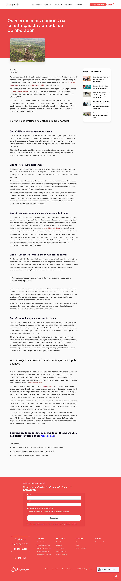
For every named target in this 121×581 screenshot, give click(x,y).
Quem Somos (60, 542)
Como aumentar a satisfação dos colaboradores (30, 455)
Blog (77, 542)
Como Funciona (41, 542)
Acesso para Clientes (101, 542)
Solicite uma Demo (98, 5)
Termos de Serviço (67, 569)
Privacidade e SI (61, 551)
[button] (36, 4)
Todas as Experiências (20, 544)
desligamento (47, 386)
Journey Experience (43, 551)
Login (110, 5)
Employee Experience (20, 91)
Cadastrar (54, 518)
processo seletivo (35, 383)
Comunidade (60, 548)
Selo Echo (59, 545)
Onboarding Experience (44, 548)
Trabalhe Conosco (61, 554)
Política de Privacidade (62, 511)
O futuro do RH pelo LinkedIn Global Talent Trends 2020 (33, 451)
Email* (29, 501)
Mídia (77, 545)
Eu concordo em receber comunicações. (40, 508)
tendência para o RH (37, 85)
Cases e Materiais (81, 548)
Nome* (29, 495)
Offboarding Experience (44, 554)
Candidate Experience (43, 545)
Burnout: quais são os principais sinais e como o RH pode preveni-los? (38, 447)
